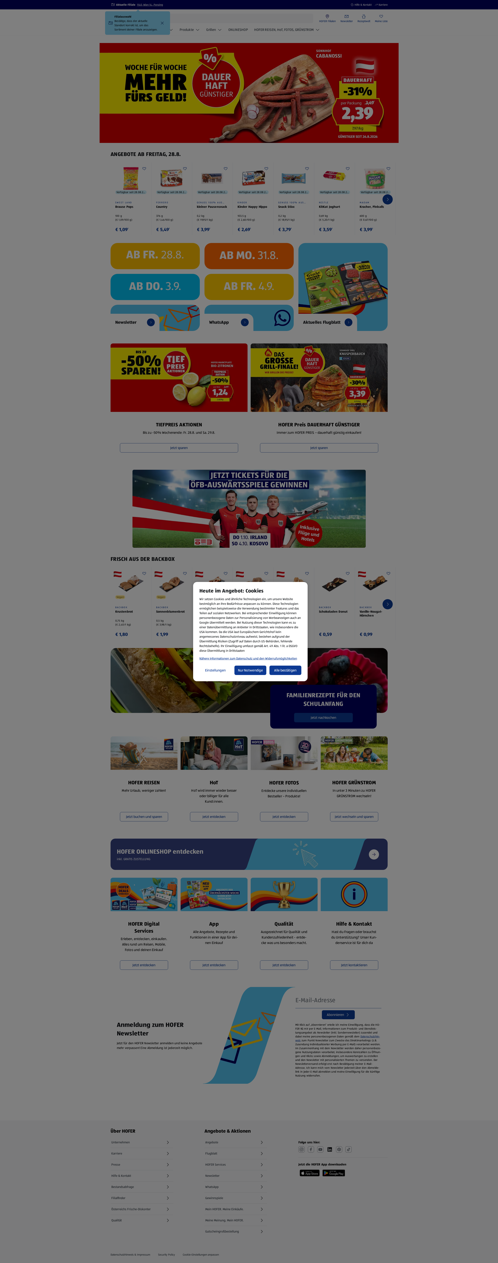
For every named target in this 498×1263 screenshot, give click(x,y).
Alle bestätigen (285, 670)
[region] (250, 631)
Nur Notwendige (250, 670)
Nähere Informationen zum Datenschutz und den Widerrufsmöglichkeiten (248, 658)
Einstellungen (215, 670)
